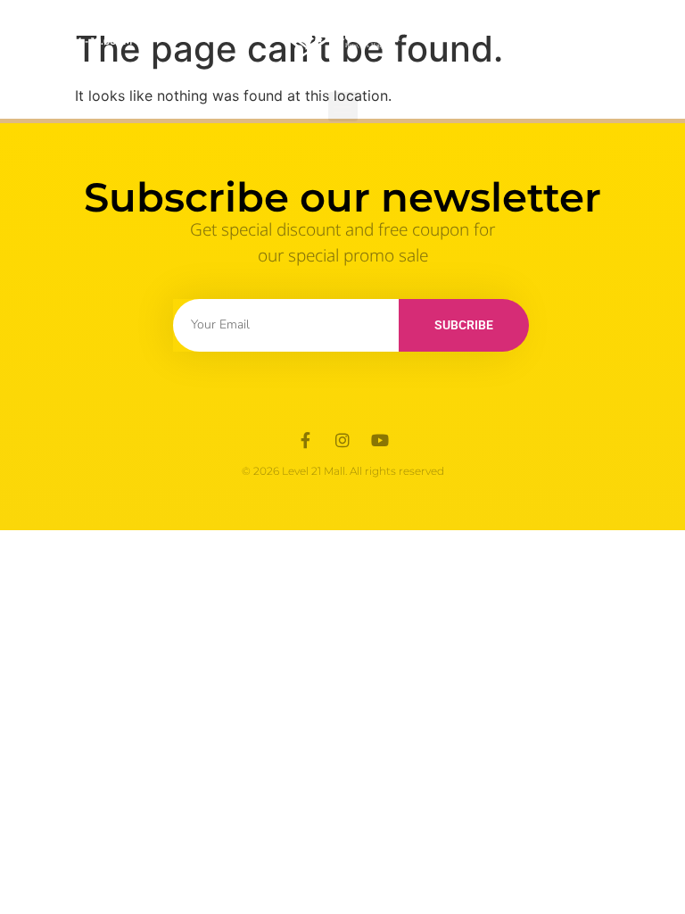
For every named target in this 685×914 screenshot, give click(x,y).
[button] (343, 106)
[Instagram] (342, 440)
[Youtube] (380, 440)
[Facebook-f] (305, 440)
